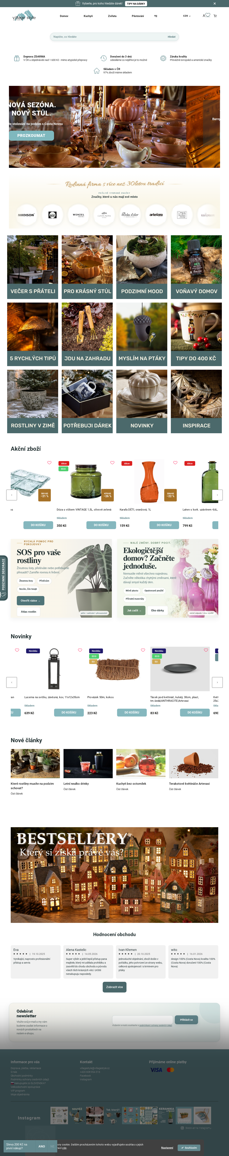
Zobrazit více (114, 987)
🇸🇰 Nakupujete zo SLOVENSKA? (28, 1083)
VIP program (18, 1090)
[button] (15, 127)
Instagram (86, 1079)
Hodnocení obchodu (114, 934)
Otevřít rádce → (30, 600)
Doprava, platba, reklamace (26, 1068)
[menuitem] (68, 16)
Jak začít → (134, 610)
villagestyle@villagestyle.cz (95, 1068)
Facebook (85, 1075)
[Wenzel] (36, 215)
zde (64, 1148)
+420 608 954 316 (90, 1071)
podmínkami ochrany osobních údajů (156, 1025)
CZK (185, 15)
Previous (11, 495)
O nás (14, 1071)
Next (217, 495)
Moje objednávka (20, 1094)
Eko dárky (157, 610)
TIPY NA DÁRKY (136, 3)
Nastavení (167, 1147)
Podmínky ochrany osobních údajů (30, 1079)
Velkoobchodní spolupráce (25, 1086)
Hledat (172, 36)
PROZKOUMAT (65, 135)
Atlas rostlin (28, 611)
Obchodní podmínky (22, 1075)
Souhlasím (191, 1147)
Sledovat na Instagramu (198, 1128)
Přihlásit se (186, 1019)
